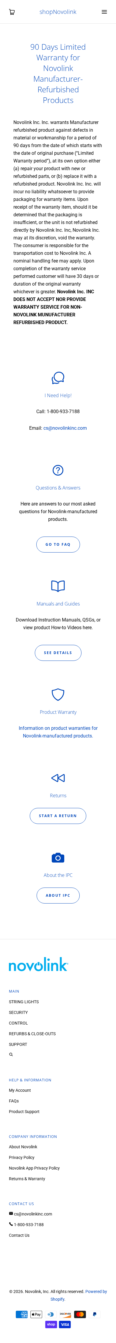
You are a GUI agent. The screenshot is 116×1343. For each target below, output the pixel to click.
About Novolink (23, 1146)
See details (58, 652)
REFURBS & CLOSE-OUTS (32, 1033)
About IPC (58, 895)
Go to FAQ (58, 544)
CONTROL (18, 1023)
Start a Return (58, 815)
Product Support (24, 1111)
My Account (20, 1090)
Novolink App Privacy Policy (34, 1168)
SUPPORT (18, 1044)
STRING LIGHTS (24, 1001)
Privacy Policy (22, 1157)
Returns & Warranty (27, 1178)
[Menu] (104, 12)
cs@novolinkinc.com (65, 428)
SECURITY (18, 1012)
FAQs (14, 1101)
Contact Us (19, 1235)
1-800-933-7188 (28, 1224)
